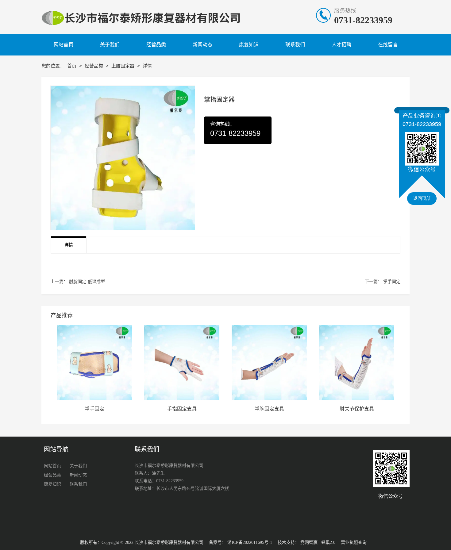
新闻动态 (78, 475)
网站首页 (52, 466)
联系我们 (78, 484)
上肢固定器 (123, 65)
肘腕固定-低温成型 (87, 281)
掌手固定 (391, 281)
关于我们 (78, 466)
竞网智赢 (309, 542)
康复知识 (52, 484)
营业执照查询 (354, 542)
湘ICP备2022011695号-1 (249, 542)
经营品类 (94, 65)
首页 (72, 65)
